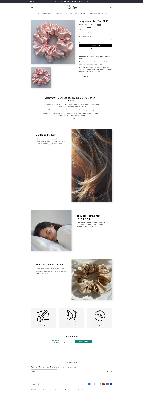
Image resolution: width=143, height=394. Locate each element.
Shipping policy (74, 389)
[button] (32, 7)
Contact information (82, 389)
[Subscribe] (55, 371)
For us (66, 362)
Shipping (89, 26)
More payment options (96, 48)
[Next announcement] (87, 1)
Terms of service (65, 389)
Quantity (81, 29)
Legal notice (90, 389)
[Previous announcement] (55, 1)
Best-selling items (73, 362)
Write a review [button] (83, 341)
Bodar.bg (36, 389)
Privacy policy (50, 389)
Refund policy (58, 389)
